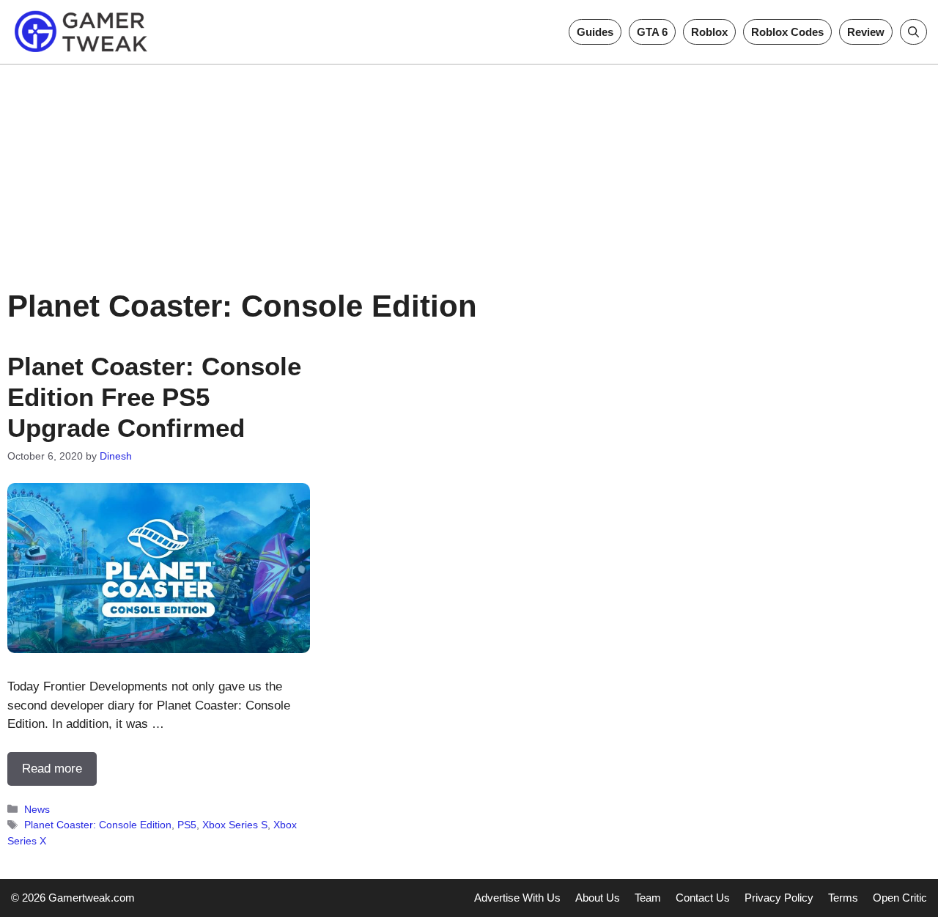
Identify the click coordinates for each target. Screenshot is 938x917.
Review (866, 32)
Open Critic (900, 897)
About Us (597, 897)
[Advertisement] (469, 167)
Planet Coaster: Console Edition (97, 825)
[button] (913, 32)
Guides (595, 32)
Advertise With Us (517, 897)
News (37, 809)
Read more (52, 769)
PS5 (186, 825)
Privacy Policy (779, 897)
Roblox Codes (787, 32)
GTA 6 (652, 32)
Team (648, 897)
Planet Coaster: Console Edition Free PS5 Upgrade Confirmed (154, 397)
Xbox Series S (234, 825)
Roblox (709, 32)
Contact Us (703, 897)
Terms (843, 897)
